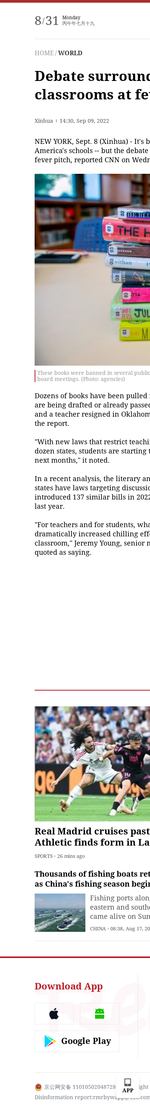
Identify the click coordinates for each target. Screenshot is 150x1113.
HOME (44, 53)
